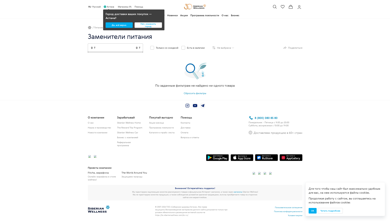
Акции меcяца (156, 122)
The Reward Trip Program (129, 127)
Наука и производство (99, 127)
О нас (225, 15)
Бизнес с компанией (127, 137)
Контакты (185, 122)
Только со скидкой (167, 47)
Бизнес (235, 15)
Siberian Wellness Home (129, 122)
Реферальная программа (124, 144)
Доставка (185, 127)
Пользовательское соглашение (288, 207)
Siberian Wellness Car (127, 132)
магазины (238, 192)
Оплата (184, 132)
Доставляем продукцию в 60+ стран (278, 133)
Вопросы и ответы (190, 137)
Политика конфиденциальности (288, 211)
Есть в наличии (196, 47)
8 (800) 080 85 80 (266, 118)
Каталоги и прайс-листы (162, 132)
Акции (184, 15)
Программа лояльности (204, 15)
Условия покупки (295, 215)
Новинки (172, 15)
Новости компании (97, 132)
